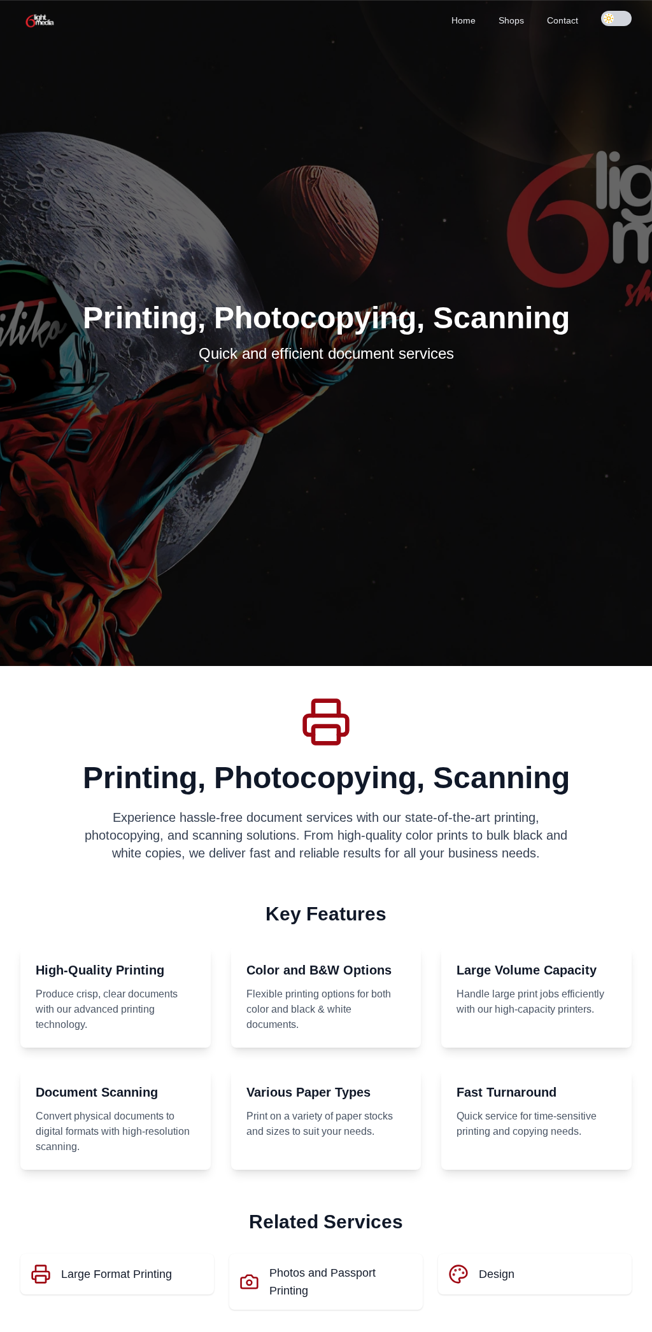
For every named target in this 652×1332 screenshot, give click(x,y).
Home (463, 20)
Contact (562, 20)
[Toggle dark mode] (616, 18)
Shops (511, 20)
